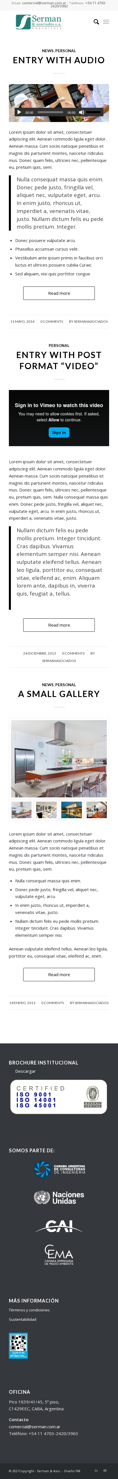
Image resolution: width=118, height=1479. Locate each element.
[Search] (93, 21)
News (48, 50)
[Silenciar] (81, 112)
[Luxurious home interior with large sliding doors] (96, 809)
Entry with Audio (59, 60)
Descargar (25, 1071)
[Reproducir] (19, 112)
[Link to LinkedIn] (96, 1470)
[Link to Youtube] (105, 1470)
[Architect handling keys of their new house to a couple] (59, 103)
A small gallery (59, 693)
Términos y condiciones (29, 1310)
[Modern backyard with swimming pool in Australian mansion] (71, 809)
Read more (59, 293)
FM (78, 1471)
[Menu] (106, 22)
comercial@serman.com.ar (34, 1426)
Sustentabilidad (22, 1319)
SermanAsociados (91, 321)
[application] (59, 112)
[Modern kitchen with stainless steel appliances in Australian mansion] (59, 759)
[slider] (94, 112)
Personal (65, 50)
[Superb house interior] (46, 809)
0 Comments (51, 321)
